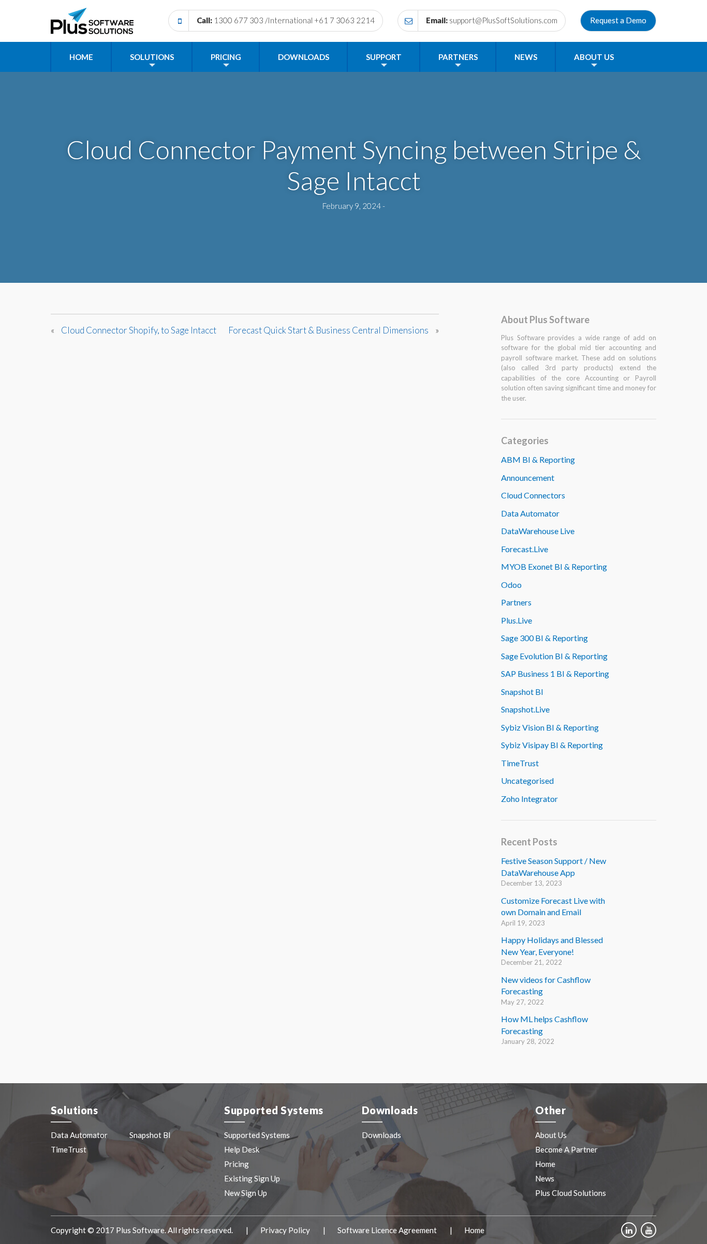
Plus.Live (516, 620)
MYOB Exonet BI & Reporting (554, 566)
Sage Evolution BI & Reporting (554, 656)
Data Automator (530, 513)
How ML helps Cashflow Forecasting (544, 1025)
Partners (458, 57)
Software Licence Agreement (387, 1230)
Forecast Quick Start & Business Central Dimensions (328, 330)
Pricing (226, 57)
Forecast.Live (524, 549)
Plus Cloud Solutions (570, 1192)
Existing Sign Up (252, 1178)
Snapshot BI (522, 691)
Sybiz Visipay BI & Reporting (552, 745)
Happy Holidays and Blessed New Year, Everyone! (552, 946)
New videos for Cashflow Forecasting (546, 985)
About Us (594, 57)
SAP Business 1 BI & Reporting (555, 673)
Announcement (527, 477)
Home (81, 57)
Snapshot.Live (525, 709)
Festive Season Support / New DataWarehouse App (553, 866)
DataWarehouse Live (538, 531)
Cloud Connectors (533, 495)
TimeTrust (520, 763)
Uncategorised (527, 780)
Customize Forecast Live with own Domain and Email (553, 906)
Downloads (303, 57)
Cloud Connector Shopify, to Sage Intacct (138, 330)
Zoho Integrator (529, 798)
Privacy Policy (285, 1230)
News (525, 57)
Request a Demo (618, 20)
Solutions (152, 57)
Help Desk (241, 1149)
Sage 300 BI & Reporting (544, 638)
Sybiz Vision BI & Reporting (550, 727)
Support (384, 57)
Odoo (511, 584)
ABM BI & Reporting (538, 459)
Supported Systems (257, 1135)
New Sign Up (245, 1192)
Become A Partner (566, 1149)
